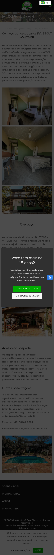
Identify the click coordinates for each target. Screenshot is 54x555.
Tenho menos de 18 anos (27, 296)
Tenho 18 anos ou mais (27, 289)
